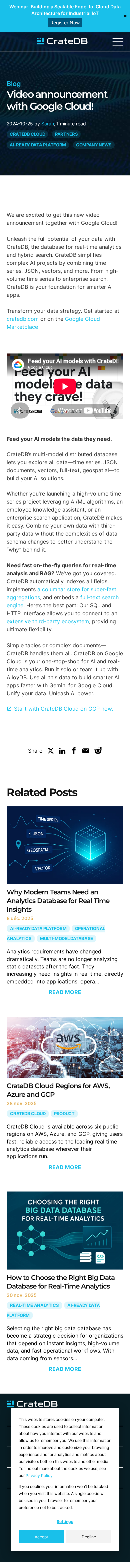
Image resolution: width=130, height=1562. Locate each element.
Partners (66, 134)
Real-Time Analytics (34, 1305)
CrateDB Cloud (27, 134)
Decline (89, 1536)
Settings (65, 1521)
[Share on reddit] (98, 752)
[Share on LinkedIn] (62, 752)
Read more (65, 992)
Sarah (47, 123)
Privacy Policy (39, 1475)
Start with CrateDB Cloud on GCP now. (63, 708)
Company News (94, 144)
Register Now (65, 22)
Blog (14, 84)
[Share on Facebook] (74, 752)
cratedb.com (23, 318)
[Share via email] (85, 752)
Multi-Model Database (66, 938)
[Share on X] (50, 752)
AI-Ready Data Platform (38, 144)
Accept (41, 1536)
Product (64, 1113)
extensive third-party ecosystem (48, 621)
